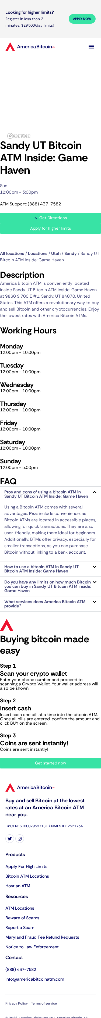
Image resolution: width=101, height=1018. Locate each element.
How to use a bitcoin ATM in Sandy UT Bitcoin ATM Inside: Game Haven (41, 569)
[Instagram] (19, 838)
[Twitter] (9, 838)
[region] (50, 96)
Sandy (70, 253)
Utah (56, 253)
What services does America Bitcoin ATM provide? (44, 604)
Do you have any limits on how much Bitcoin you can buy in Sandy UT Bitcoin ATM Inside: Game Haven (47, 586)
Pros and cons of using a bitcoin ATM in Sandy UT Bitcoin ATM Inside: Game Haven (46, 494)
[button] (91, 46)
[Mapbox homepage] (19, 136)
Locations (37, 253)
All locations (12, 253)
